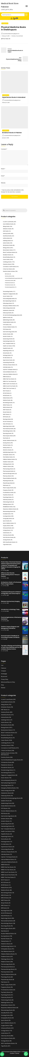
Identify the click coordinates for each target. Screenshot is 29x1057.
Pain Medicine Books (8, 457)
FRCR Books (6, 329)
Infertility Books (7, 367)
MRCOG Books (6, 407)
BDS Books (7, 274)
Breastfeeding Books (8, 257)
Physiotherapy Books (8, 483)
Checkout (3, 668)
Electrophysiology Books (8, 301)
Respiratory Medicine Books (9, 509)
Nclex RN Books (7, 424)
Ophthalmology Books (8, 452)
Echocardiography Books (9, 298)
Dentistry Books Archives (9, 271)
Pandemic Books (7, 461)
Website (3, 183)
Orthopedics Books (7, 454)
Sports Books (6, 521)
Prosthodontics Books (8, 492)
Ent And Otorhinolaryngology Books (11, 315)
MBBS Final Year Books (8, 379)
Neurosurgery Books (8, 435)
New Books (5, 438)
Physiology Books (7, 480)
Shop (2, 685)
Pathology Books (7, 464)
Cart (2, 665)
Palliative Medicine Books (9, 459)
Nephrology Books (7, 426)
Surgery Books (6, 525)
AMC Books (5, 231)
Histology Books (7, 355)
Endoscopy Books (7, 312)
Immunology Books (7, 362)
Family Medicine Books (8, 322)
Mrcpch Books (6, 412)
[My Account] (11, 18)
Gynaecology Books (7, 338)
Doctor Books (6, 296)
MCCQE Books (6, 393)
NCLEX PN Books (7, 421)
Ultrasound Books (7, 528)
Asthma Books (6, 238)
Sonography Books (7, 518)
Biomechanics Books (8, 250)
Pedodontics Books (9, 282)
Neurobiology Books (8, 431)
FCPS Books (6, 324)
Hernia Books (6, 353)
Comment (4, 149)
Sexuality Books (6, 513)
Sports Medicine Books (8, 523)
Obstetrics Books (7, 450)
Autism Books (6, 243)
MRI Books (5, 416)
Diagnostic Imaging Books (9, 293)
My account (4, 676)
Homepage (4, 673)
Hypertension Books (7, 360)
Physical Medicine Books (8, 478)
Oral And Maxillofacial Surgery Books (12, 278)
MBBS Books (6, 376)
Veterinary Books (7, 535)
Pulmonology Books (7, 502)
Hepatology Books (7, 350)
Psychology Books (7, 497)
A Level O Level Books (8, 221)
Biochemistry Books (7, 245)
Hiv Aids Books (6, 357)
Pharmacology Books (8, 469)
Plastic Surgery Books (8, 487)
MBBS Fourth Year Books (9, 383)
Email (3, 176)
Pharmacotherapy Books (9, 473)
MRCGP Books (6, 405)
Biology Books (6, 247)
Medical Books (6, 398)
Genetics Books (6, 334)
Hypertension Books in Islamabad (13, 97)
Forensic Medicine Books (9, 327)
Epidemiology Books (7, 319)
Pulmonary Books (7, 499)
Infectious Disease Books (9, 364)
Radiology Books (7, 504)
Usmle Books (6, 532)
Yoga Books (6, 544)
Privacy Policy (4, 679)
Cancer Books (6, 259)
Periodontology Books (10, 287)
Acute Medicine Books (8, 224)
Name (3, 169)
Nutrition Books (6, 445)
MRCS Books (6, 414)
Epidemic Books (6, 317)
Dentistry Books (8, 276)
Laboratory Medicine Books (9, 374)
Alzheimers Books (7, 228)
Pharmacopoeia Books (8, 471)
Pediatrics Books (7, 466)
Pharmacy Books (7, 476)
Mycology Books (7, 419)
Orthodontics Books (9, 280)
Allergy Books (6, 226)
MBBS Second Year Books (9, 386)
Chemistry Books (7, 264)
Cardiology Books (7, 262)
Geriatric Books (6, 336)
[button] (2, 1054)
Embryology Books (7, 303)
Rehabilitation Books (8, 506)
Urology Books (6, 530)
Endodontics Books (7, 310)
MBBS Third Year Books (8, 388)
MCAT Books (6, 390)
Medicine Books (6, 400)
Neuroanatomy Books (8, 428)
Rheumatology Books (8, 511)
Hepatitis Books (6, 348)
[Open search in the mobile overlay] (14, 210)
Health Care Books (7, 346)
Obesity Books (6, 447)
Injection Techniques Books (9, 369)
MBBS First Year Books (8, 381)
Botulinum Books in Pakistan (12, 133)
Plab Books (5, 485)
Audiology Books (7, 240)
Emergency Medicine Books (9, 305)
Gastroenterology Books (9, 331)
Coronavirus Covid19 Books (9, 266)
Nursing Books (6, 442)
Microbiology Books (7, 402)
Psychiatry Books (7, 494)
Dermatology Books (8, 291)
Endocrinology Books (8, 308)
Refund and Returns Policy (8, 682)
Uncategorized (5, 23)
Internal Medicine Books (8, 372)
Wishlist (3, 687)
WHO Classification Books (9, 542)
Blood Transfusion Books (9, 252)
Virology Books (6, 539)
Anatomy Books (6, 233)
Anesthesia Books (7, 235)
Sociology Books (7, 516)
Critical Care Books (7, 269)
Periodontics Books (9, 285)
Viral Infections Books (8, 537)
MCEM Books (6, 395)
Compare (3, 671)
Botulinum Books (7, 254)
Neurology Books (7, 433)
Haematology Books (8, 341)
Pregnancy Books (7, 490)
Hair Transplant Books (8, 343)
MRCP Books (6, 409)
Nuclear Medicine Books (8, 440)
